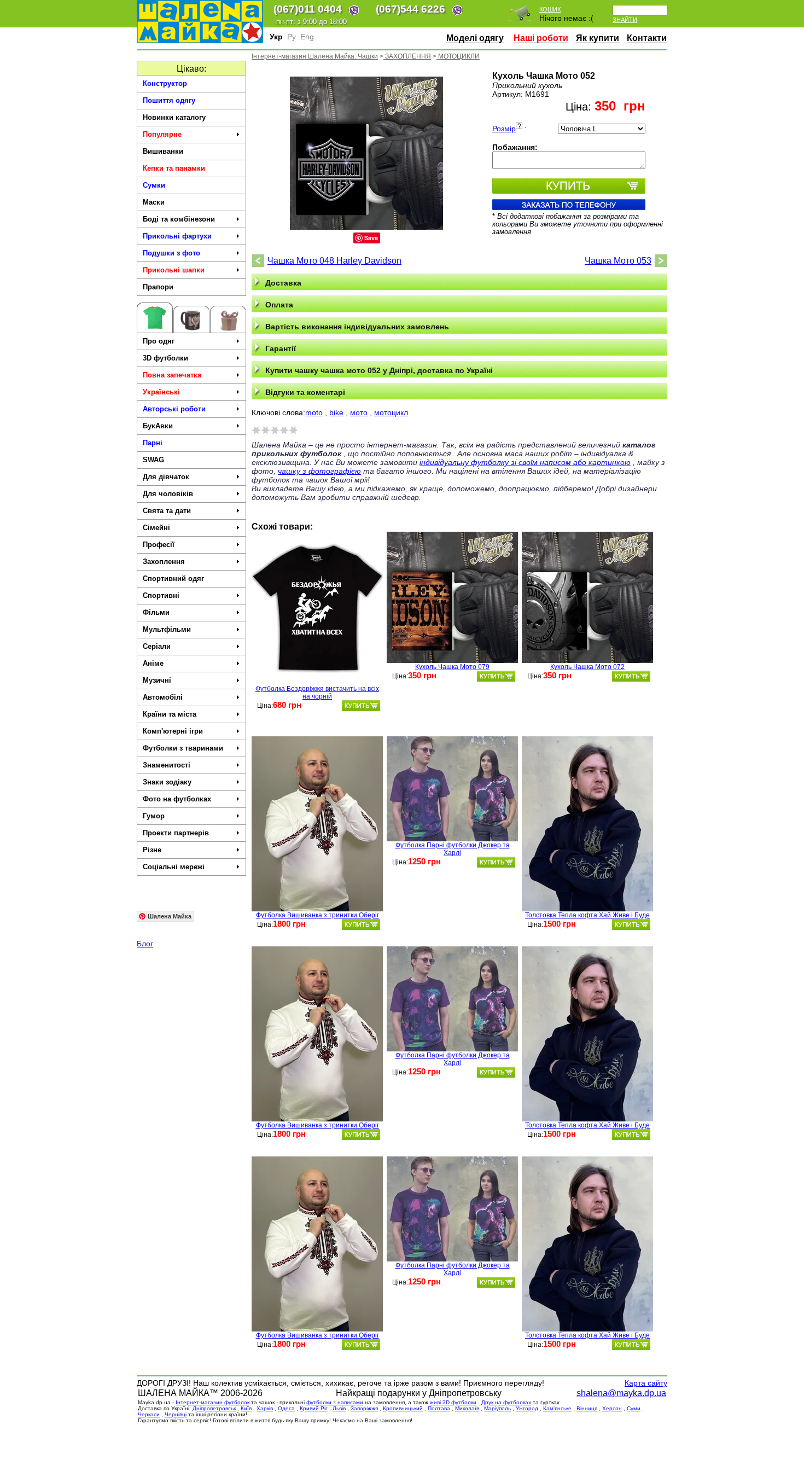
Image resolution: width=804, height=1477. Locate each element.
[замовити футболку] (361, 705)
